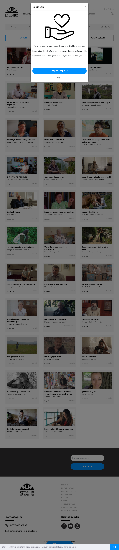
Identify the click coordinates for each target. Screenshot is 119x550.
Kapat (59, 77)
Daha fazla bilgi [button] (70, 547)
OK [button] (114, 547)
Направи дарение (59, 71)
